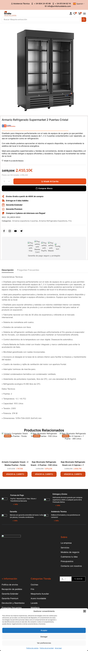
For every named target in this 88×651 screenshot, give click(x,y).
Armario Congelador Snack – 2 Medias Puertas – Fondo (15, 463)
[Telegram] (21, 231)
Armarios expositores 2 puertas (25, 221)
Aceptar (44, 630)
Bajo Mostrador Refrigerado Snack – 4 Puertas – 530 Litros (44, 463)
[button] (84, 611)
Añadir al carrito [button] (15, 474)
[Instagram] (9, 231)
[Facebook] (4, 231)
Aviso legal (58, 648)
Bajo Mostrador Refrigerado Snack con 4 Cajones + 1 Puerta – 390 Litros (73, 465)
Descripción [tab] (8, 270)
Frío (70, 221)
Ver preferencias (44, 643)
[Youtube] (15, 231)
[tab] (8, 271)
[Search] (84, 19)
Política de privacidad (47, 648)
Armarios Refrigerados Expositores (53, 221)
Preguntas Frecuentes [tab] (28, 270)
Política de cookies (32, 648)
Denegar (44, 637)
